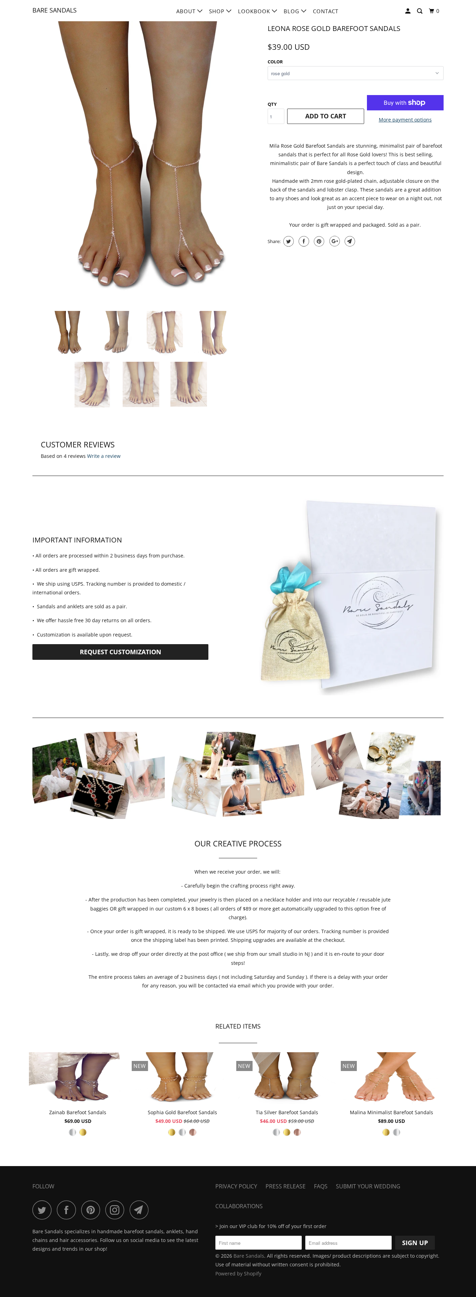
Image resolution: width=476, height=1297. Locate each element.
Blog (292, 11)
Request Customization (120, 652)
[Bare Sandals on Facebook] (68, 1209)
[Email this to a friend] (349, 241)
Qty (272, 104)
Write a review (104, 456)
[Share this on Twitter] (288, 241)
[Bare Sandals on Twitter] (43, 1209)
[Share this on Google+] (334, 241)
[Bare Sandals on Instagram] (116, 1209)
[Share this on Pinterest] (318, 241)
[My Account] (408, 11)
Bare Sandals (54, 10)
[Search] (420, 11)
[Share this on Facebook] (303, 241)
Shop (217, 11)
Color (275, 61)
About (186, 11)
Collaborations (239, 1206)
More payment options (405, 119)
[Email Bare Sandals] (141, 1209)
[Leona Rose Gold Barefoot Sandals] (146, 163)
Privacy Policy (236, 1186)
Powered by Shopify (238, 1273)
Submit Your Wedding (368, 1186)
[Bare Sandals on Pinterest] (92, 1209)
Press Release (286, 1186)
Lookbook (255, 11)
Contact (325, 11)
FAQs (321, 1186)
